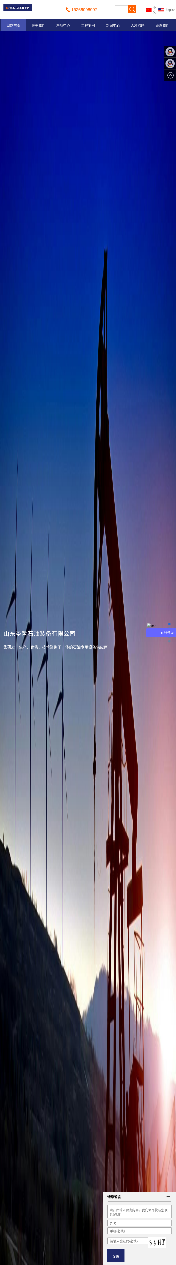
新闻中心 (113, 25)
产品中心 (63, 25)
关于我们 (38, 25)
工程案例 (88, 25)
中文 (154, 9)
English (168, 10)
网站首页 (13, 25)
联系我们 (162, 25)
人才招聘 (137, 25)
